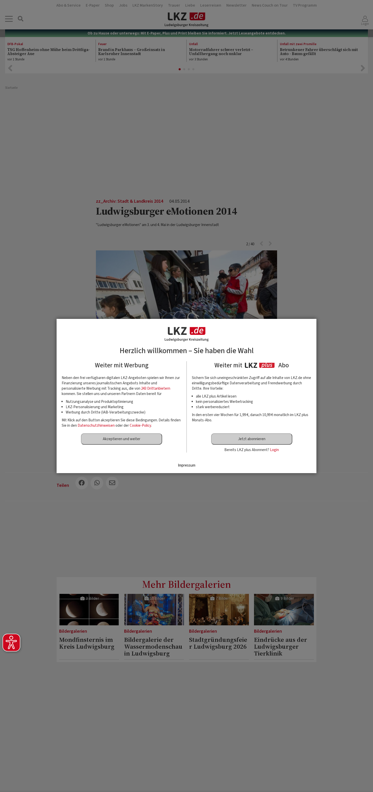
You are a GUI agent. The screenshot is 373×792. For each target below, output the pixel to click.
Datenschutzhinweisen (96, 425)
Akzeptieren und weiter (121, 439)
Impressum (186, 465)
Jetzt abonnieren (251, 439)
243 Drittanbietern (155, 388)
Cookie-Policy (140, 425)
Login (274, 450)
